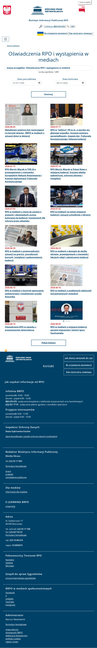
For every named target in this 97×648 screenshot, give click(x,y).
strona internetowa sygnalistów (21, 578)
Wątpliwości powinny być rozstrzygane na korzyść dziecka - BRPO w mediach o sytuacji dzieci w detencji (24, 133)
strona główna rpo (18, 359)
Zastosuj (48, 94)
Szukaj (41, 26)
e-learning (10, 506)
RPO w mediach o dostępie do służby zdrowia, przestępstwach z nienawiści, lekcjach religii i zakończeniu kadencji (69, 254)
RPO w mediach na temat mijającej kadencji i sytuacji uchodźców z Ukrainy (70, 213)
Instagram (10, 605)
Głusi (68, 26)
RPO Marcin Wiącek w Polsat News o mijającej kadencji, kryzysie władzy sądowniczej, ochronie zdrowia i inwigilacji (68, 174)
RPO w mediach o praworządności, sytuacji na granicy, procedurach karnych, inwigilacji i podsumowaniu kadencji (23, 256)
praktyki (9, 474)
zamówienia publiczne (16, 477)
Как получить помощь (79, 372)
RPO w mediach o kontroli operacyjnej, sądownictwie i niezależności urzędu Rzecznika (24, 293)
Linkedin (10, 598)
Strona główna (13, 45)
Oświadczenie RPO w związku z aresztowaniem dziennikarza (20, 328)
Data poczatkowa (26, 79)
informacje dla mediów (16, 491)
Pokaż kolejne (49, 342)
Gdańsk (9, 562)
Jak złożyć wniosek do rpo (79, 358)
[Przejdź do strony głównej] (48, 10)
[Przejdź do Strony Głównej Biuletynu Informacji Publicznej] (82, 9)
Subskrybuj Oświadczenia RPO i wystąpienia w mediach (6, 351)
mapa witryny (12, 629)
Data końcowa (70, 79)
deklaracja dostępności (17, 635)
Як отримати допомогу (79, 365)
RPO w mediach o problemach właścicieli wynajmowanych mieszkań (70, 292)
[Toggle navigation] (5, 39)
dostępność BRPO (14, 632)
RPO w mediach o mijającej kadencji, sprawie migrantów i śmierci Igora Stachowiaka (68, 330)
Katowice (10, 559)
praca (8, 471)
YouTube (10, 601)
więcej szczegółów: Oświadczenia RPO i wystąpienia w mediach (38, 67)
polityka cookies (13, 638)
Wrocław (10, 565)
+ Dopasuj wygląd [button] (84, 2)
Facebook (10, 592)
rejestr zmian (12, 641)
